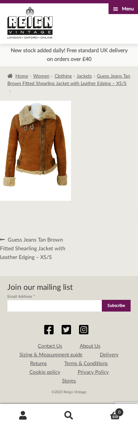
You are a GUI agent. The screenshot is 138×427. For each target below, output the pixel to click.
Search (69, 415)
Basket (106, 410)
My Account (23, 415)
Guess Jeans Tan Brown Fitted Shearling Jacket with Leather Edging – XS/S (32, 248)
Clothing (63, 76)
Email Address (21, 296)
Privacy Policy (93, 372)
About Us (90, 346)
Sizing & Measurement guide (50, 354)
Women (41, 76)
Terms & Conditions (86, 363)
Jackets (84, 76)
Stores (69, 380)
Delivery (109, 354)
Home (21, 76)
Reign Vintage (30, 22)
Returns (38, 363)
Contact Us (50, 346)
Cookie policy (44, 372)
